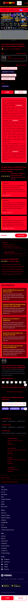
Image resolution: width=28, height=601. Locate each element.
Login (2, 501)
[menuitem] (4, 10)
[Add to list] (3, 382)
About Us (3, 513)
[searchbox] (14, 404)
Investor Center (5, 515)
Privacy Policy (13, 579)
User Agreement (5, 579)
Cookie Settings (5, 553)
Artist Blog (4, 527)
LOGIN (7, 598)
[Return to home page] (8, 3)
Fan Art (3, 492)
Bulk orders (4, 506)
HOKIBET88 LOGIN (15, 10)
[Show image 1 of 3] (12, 40)
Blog (2, 497)
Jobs (2, 525)
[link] (5, 408)
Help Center (4, 541)
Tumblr (6, 566)
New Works (4, 494)
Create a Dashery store (7, 530)
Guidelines (4, 543)
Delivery (3, 536)
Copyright (4, 548)
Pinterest (6, 569)
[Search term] (19, 3)
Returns (3, 538)
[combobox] (19, 3)
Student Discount (6, 499)
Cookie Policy (21, 579)
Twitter (6, 564)
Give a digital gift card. (17, 247)
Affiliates (3, 520)
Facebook (6, 562)
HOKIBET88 (4, 10)
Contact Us (4, 550)
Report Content (5, 477)
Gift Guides (4, 489)
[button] (20, 385)
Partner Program (5, 517)
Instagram (6, 559)
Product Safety (5, 545)
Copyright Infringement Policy (9, 482)
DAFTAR (20, 598)
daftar (2, 504)
